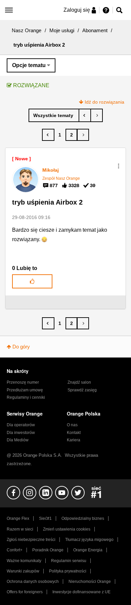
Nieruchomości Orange (90, 581)
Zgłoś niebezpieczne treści (31, 539)
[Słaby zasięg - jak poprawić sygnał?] (85, 115)
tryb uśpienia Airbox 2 (47, 202)
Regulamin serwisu (68, 560)
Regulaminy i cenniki (26, 397)
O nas (72, 425)
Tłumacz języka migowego (89, 539)
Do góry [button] (21, 346)
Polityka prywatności (67, 571)
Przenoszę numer (23, 382)
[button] (118, 166)
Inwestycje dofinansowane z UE (81, 592)
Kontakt (74, 432)
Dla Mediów (18, 440)
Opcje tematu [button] (29, 65)
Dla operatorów (21, 425)
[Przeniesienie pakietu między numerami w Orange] (96, 115)
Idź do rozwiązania (104, 102)
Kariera (73, 440)
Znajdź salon (79, 382)
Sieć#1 (45, 518)
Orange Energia (87, 550)
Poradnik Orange (47, 550)
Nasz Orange (26, 30)
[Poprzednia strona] (48, 135)
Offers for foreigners (25, 592)
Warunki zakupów (23, 571)
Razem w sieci (20, 529)
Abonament (94, 30)
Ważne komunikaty (24, 560)
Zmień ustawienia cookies (66, 529)
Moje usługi (61, 30)
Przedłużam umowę (25, 390)
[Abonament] (54, 115)
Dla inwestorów (21, 432)
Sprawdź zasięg (82, 390)
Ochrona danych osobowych (33, 581)
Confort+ (15, 550)
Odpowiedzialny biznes (82, 518)
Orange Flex (18, 518)
